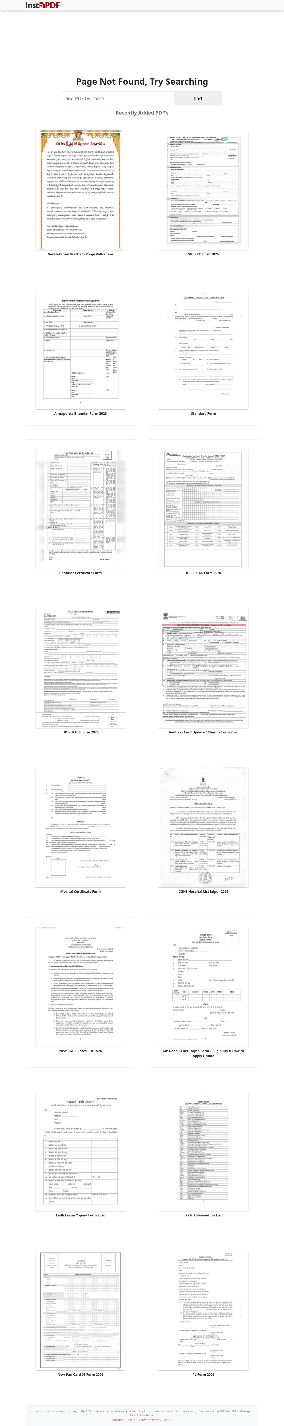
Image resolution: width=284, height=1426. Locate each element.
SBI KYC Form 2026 (203, 254)
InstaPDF (118, 1420)
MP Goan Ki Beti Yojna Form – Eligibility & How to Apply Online (203, 1053)
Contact (144, 1420)
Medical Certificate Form (80, 891)
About (131, 1420)
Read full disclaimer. (142, 1415)
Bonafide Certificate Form (80, 573)
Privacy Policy (160, 1420)
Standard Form (203, 413)
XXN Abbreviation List (203, 1215)
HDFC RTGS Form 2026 (80, 732)
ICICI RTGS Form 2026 (203, 573)
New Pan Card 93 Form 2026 (80, 1374)
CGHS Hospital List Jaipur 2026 (203, 891)
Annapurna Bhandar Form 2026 (80, 413)
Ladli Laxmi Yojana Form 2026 (80, 1215)
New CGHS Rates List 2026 (80, 1051)
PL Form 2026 (203, 1374)
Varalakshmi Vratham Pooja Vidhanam (80, 254)
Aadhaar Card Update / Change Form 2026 (203, 732)
